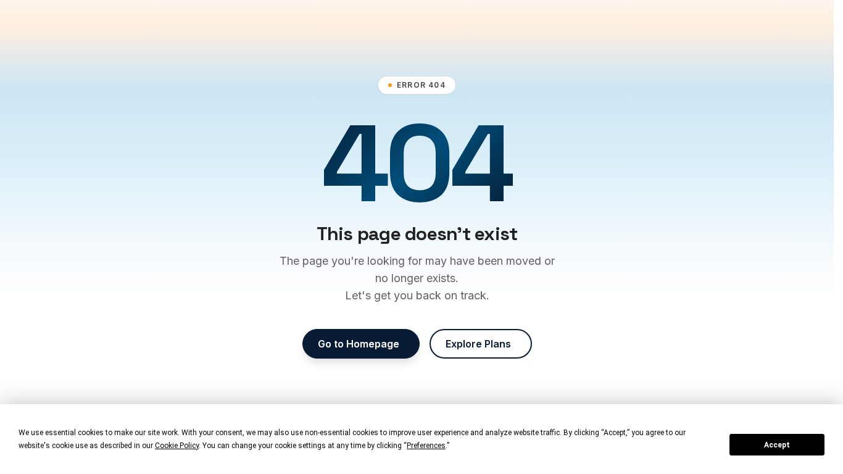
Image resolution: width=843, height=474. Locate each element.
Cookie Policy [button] (177, 445)
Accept (777, 445)
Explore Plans (478, 344)
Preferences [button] (426, 445)
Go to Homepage (358, 344)
